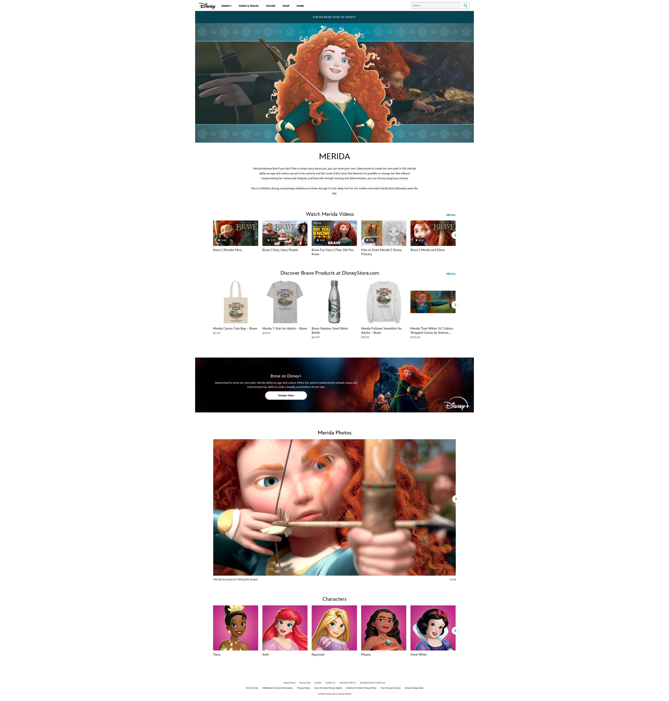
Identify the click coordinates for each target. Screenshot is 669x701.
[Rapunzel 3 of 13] (334, 627)
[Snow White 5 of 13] (433, 627)
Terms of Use (252, 688)
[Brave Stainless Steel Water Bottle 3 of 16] (334, 301)
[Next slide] (450, 512)
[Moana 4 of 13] (383, 627)
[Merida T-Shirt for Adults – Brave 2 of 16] (284, 301)
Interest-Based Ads (414, 688)
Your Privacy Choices (391, 688)
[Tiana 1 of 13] (235, 627)
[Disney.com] (207, 6)
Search (465, 5)
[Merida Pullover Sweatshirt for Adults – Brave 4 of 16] (383, 301)
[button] (455, 235)
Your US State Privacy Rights (328, 688)
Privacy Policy (303, 688)
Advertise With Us (348, 682)
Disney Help (304, 682)
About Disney (289, 682)
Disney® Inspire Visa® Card (372, 682)
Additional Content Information (278, 688)
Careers (318, 682)
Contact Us (330, 682)
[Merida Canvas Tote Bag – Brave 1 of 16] (235, 301)
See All (451, 215)
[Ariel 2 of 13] (284, 627)
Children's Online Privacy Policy (361, 688)
